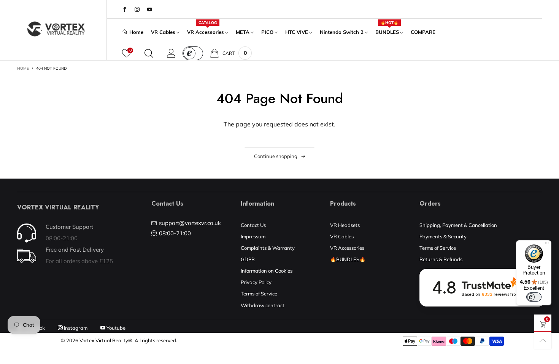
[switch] (534, 297)
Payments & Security (443, 236)
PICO (267, 32)
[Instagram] (137, 9)
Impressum (253, 236)
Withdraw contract (262, 305)
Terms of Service (259, 294)
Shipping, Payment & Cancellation (458, 225)
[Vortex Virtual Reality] (56, 29)
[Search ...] (149, 53)
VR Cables (163, 32)
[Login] (171, 53)
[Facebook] (124, 9)
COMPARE (423, 32)
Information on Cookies (266, 271)
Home (136, 32)
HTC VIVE (296, 32)
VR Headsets (345, 225)
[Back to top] (542, 340)
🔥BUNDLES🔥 (347, 259)
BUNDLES (387, 31)
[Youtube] (149, 9)
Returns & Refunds (440, 259)
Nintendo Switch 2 (342, 32)
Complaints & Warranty (268, 248)
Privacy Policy (256, 282)
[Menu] (546, 244)
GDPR (248, 259)
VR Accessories (205, 31)
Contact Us (253, 225)
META (242, 32)
